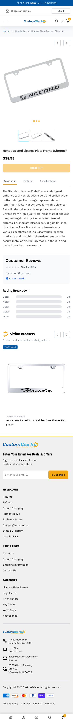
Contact (25, 703)
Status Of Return (13, 530)
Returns (7, 496)
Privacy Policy (10, 703)
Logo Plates (9, 593)
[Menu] (9, 21)
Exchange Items (12, 519)
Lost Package (11, 536)
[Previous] (57, 43)
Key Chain (9, 604)
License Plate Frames (16, 587)
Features (28, 181)
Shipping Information (16, 525)
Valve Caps (9, 610)
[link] (62, 21)
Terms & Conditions (44, 703)
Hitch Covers (10, 598)
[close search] (56, 21)
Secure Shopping (13, 508)
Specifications (48, 181)
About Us (8, 553)
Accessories (10, 615)
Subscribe (58, 474)
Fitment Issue (11, 513)
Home (6, 31)
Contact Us (9, 570)
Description (10, 181)
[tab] (34, 121)
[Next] (66, 43)
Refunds (8, 502)
